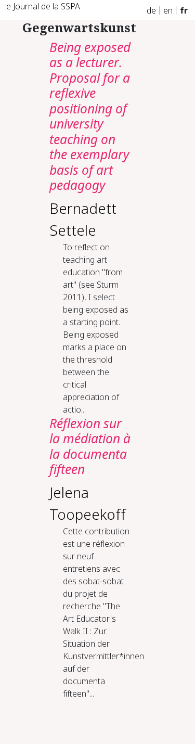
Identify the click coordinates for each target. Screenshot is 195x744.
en (168, 10)
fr (184, 10)
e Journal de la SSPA (43, 6)
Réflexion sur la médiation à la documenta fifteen (90, 446)
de (151, 10)
